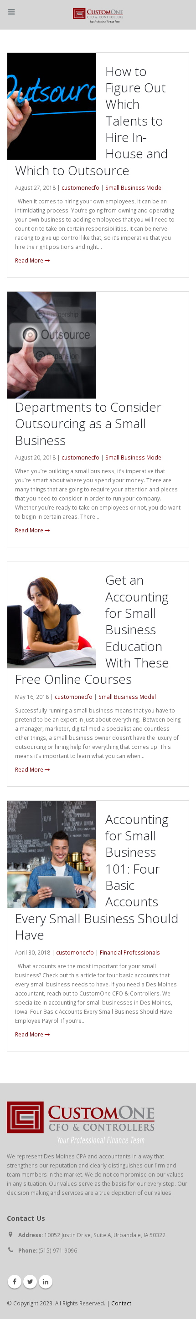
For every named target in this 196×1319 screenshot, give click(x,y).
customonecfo (80, 187)
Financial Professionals (130, 952)
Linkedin (45, 1282)
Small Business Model (134, 187)
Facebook (14, 1282)
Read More (30, 260)
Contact (121, 1303)
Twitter (30, 1282)
